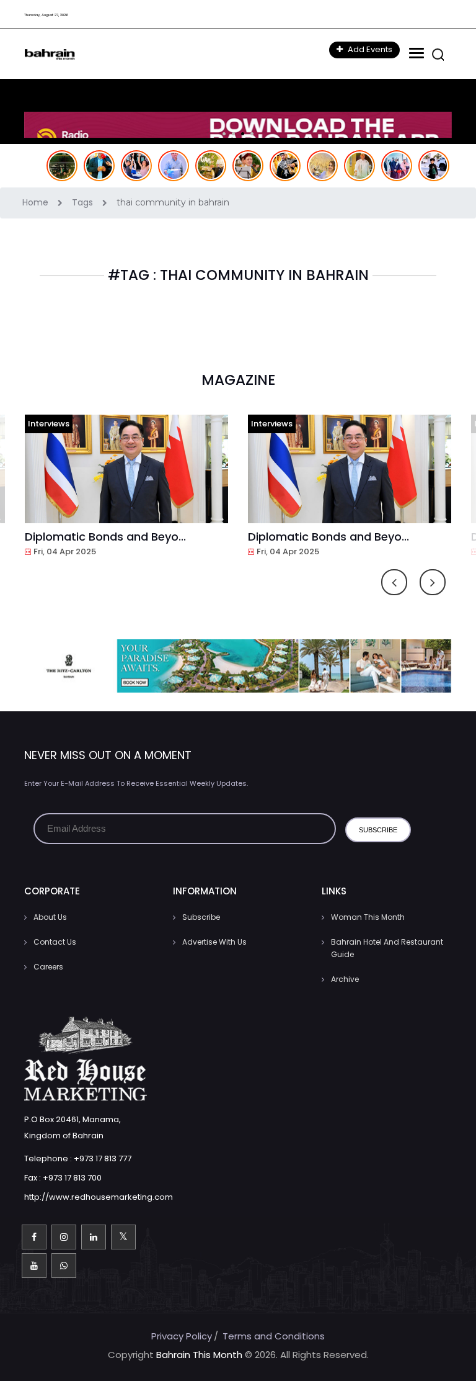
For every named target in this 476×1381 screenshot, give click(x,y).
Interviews (48, 424)
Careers (48, 966)
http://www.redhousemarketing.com (98, 1197)
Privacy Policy (181, 1336)
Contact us (54, 942)
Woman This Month (368, 917)
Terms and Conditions (274, 1336)
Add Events (369, 49)
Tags (83, 202)
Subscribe (201, 917)
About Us (50, 917)
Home (36, 202)
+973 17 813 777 (102, 1158)
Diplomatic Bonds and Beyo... (105, 536)
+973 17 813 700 (72, 1178)
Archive (345, 979)
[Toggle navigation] (415, 53)
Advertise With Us (214, 942)
